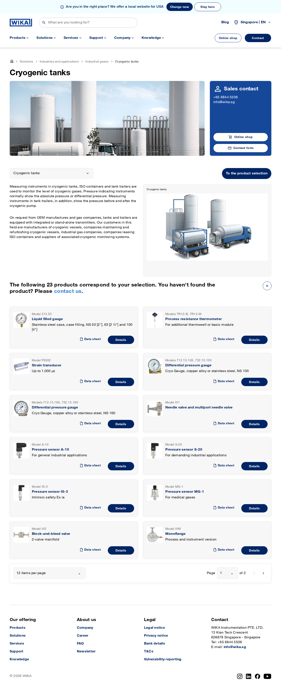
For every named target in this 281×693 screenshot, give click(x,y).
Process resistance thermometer (193, 319)
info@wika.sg (224, 102)
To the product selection (246, 173)
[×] (267, 286)
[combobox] (49, 573)
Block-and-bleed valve (51, 534)
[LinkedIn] (248, 676)
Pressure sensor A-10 (50, 450)
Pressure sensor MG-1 (184, 492)
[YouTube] (267, 676)
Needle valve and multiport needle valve (198, 407)
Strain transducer (46, 365)
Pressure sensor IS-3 (50, 492)
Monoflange (175, 534)
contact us (68, 291)
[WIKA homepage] (21, 22)
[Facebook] (257, 676)
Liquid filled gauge (47, 319)
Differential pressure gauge (188, 365)
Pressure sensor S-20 (183, 450)
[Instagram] (239, 676)
